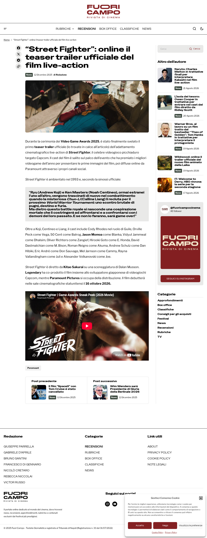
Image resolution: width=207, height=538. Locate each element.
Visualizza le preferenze (190, 525)
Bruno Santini (15, 458)
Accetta (140, 525)
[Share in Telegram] (18, 60)
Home (7, 39)
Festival (163, 318)
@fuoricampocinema (185, 207)
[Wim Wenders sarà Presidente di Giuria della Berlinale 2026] (118, 390)
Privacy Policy (171, 532)
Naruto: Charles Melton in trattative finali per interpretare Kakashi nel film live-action (189, 76)
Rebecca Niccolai (18, 476)
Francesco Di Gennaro (22, 464)
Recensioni (166, 327)
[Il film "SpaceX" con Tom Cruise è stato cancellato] (56, 390)
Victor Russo (14, 482)
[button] (200, 498)
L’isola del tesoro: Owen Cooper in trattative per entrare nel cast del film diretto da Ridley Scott (189, 103)
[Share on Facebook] (18, 48)
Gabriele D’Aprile (17, 452)
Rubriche (164, 332)
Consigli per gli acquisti (174, 314)
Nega (165, 525)
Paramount (33, 368)
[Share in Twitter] (18, 54)
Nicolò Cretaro (16, 470)
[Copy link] (18, 66)
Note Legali (157, 464)
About (153, 446)
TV (160, 336)
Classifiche (166, 309)
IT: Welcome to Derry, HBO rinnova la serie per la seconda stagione (188, 183)
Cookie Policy (157, 532)
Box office (165, 305)
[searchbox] (173, 49)
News (29, 74)
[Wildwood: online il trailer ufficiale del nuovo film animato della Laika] (165, 163)
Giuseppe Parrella (19, 446)
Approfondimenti (170, 300)
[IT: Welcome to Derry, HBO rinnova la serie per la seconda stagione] (165, 185)
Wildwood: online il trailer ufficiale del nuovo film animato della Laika (188, 161)
